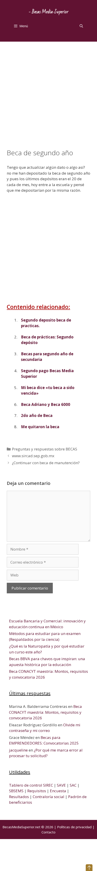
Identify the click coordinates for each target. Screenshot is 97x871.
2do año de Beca (37, 415)
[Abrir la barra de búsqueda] (81, 26)
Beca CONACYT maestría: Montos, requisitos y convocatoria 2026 (45, 712)
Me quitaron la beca (40, 426)
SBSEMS (16, 790)
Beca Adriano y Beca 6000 (45, 404)
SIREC (48, 785)
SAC (73, 785)
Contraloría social (48, 796)
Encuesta (58, 790)
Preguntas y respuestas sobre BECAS (44, 449)
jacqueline (18, 750)
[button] (89, 867)
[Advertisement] (48, 98)
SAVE (61, 785)
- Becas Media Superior (48, 11)
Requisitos (36, 790)
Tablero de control (25, 785)
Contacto (48, 832)
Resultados (19, 796)
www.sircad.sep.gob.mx (33, 455)
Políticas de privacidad (74, 827)
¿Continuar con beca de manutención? (46, 462)
